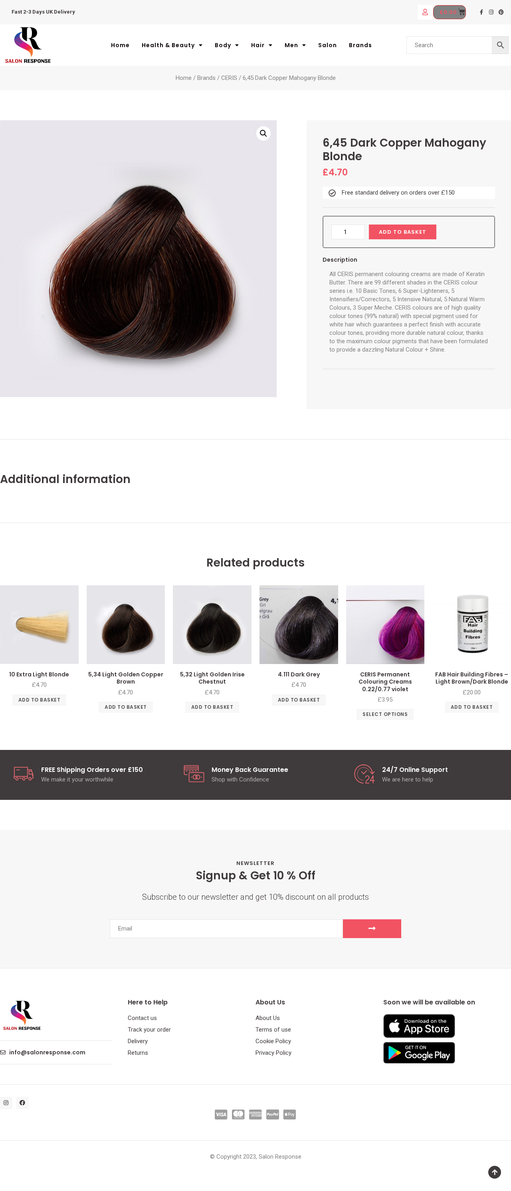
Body (223, 45)
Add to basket (402, 232)
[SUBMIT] (372, 928)
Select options (385, 714)
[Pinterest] (501, 12)
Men (291, 45)
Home (120, 45)
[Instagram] (491, 12)
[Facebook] (22, 1103)
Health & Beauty (168, 45)
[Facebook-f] (482, 12)
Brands (360, 45)
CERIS (229, 78)
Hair (258, 45)
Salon (327, 45)
